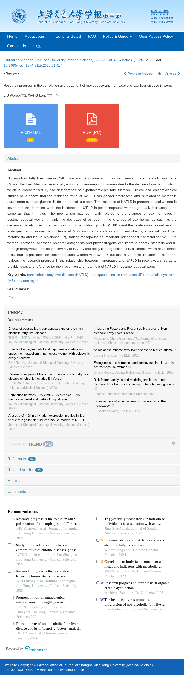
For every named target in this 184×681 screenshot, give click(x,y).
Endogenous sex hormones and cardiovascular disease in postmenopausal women (134, 365)
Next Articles (167, 73)
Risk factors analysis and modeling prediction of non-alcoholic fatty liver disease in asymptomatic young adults (134, 382)
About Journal (36, 36)
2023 (101, 60)
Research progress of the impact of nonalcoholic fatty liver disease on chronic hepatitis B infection (48, 376)
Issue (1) (128, 60)
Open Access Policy (156, 36)
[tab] (92, 158)
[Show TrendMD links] (174, 443)
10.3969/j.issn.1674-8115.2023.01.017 (33, 65)
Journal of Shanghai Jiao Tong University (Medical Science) (48, 60)
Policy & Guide (116, 36)
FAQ (92, 36)
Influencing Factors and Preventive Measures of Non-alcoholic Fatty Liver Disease (131, 331)
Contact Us (16, 46)
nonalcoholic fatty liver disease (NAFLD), (58, 275)
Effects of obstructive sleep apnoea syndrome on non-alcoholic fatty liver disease (46, 331)
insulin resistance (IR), (128, 275)
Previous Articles (140, 73)
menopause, (101, 275)
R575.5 (12, 297)
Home (12, 36)
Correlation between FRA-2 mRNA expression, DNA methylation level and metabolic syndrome (44, 397)
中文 (37, 46)
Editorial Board (68, 36)
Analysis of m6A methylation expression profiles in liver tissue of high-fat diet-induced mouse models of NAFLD (46, 418)
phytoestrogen (28, 281)
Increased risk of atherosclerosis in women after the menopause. (130, 403)
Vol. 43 (112, 60)
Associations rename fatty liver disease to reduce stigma (133, 350)
